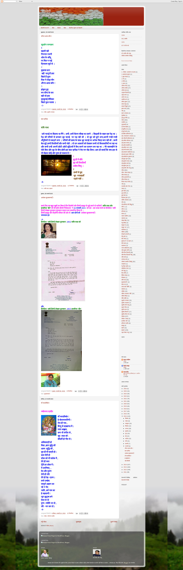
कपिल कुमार (124, 101)
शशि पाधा (46, 188)
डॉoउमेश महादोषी (126, 145)
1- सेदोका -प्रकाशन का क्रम (128, 72)
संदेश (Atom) (50, 525)
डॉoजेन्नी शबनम (125, 149)
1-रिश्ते (123, 81)
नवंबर (126, 421)
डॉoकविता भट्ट (125, 147)
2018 (125, 409)
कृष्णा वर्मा (124, 108)
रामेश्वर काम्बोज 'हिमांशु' (127, 55)
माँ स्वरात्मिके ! (45, 403)
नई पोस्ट (44, 522)
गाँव (122, 111)
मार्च (126, 441)
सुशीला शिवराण (125, 311)
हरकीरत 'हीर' (125, 321)
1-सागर (123, 83)
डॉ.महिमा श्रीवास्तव (126, 133)
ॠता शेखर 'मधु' (125, 332)
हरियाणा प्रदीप (125, 323)
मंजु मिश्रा (124, 222)
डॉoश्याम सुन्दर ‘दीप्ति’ (127, 154)
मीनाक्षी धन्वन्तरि (125, 234)
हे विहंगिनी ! (127, 458)
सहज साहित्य (127, 359)
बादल (123, 213)
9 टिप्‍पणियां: (71, 109)
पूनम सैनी (124, 193)
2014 (125, 464)
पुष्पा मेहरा (124, 190)
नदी (122, 184)
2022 (125, 398)
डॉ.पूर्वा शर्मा (124, 131)
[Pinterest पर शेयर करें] (87, 109)
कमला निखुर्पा (125, 106)
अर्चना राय (124, 97)
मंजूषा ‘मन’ (124, 227)
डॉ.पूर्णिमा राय (125, 129)
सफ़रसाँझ (126, 372)
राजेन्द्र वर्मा (124, 259)
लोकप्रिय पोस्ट (125, 268)
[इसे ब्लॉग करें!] (82, 109)
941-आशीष (124, 38)
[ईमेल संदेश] (76, 109)
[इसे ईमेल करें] (80, 109)
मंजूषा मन (124, 225)
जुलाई (126, 431)
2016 (125, 413)
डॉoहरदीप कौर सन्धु (126, 168)
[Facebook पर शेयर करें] (85, 109)
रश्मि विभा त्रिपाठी (126, 252)
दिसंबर (127, 418)
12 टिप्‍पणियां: (71, 186)
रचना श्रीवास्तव (125, 248)
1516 (125, 361)
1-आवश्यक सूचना (126, 74)
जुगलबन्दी (124, 124)
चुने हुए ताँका (124, 117)
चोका (65, 28)
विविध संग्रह (124, 275)
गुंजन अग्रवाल (125, 113)
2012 (125, 469)
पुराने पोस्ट (114, 522)
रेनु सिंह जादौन (125, 266)
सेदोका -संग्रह (125, 318)
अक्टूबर (127, 423)
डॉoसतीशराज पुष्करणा (127, 156)
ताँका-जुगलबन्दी (125, 177)
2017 (125, 411)
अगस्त (127, 428)
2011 (125, 472)
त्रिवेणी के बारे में (45, 28)
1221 (123, 42)
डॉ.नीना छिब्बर (125, 126)
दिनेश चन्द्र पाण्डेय (126, 181)
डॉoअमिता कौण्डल (126, 140)
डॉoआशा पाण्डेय (125, 143)
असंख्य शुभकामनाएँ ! (47, 198)
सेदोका (59, 28)
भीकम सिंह (124, 220)
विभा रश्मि (124, 273)
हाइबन (50, 188)
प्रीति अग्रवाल (125, 200)
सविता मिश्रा (124, 296)
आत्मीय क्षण (124, 99)
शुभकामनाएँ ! (47, 394)
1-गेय (123, 79)
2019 (125, 406)
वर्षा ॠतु (124, 270)
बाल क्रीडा (44, 119)
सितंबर (127, 426)
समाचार (123, 289)
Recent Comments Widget (127, 60)
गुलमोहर (123, 115)
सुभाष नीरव (124, 307)
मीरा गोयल (124, 238)
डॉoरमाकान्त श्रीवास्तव (127, 152)
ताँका (53, 28)
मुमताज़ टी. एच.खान (126, 241)
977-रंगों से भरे (125, 45)
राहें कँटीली (127, 461)
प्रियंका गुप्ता (124, 197)
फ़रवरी (127, 443)
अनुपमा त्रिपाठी (125, 92)
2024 (125, 393)
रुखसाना (124, 264)
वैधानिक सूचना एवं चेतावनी (75, 28)
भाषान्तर (123, 218)
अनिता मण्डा (124, 85)
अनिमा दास (124, 90)
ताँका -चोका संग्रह (126, 172)
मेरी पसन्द (124, 243)
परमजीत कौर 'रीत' (126, 186)
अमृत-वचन (124, 95)
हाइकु (123, 325)
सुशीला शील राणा (125, 314)
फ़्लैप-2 (123, 209)
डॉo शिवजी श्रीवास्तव (127, 138)
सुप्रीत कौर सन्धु (125, 305)
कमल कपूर (124, 104)
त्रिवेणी (46, 11)
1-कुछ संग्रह (125, 76)
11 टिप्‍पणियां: (70, 513)
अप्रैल (127, 438)
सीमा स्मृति (124, 298)
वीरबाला (123, 277)
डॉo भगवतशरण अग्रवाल (127, 136)
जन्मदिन (123, 122)
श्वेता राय (124, 284)
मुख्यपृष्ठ (78, 522)
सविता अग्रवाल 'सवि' (127, 293)
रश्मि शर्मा (124, 257)
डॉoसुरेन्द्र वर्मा (125, 163)
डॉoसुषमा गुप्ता (125, 165)
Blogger (126, 563)
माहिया (123, 232)
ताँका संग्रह (124, 174)
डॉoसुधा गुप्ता (125, 158)
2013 (125, 467)
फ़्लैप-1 (123, 206)
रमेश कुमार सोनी (125, 250)
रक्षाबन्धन (124, 245)
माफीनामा (124, 229)
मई (126, 436)
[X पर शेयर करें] (83, 109)
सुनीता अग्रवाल (125, 302)
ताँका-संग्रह (124, 179)
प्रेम (122, 202)
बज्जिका (123, 211)
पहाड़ (123, 188)
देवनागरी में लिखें (125, 480)
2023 (125, 396)
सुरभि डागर (124, 309)
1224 (123, 35)
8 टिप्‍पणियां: (70, 391)
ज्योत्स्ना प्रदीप (51, 516)
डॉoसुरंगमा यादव (125, 161)
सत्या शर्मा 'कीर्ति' (125, 286)
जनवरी (127, 446)
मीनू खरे (123, 236)
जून (126, 433)
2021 (125, 401)
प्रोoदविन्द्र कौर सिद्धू (127, 204)
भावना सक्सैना (125, 216)
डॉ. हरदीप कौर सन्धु (126, 53)
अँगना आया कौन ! (46, 36)
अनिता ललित (125, 88)
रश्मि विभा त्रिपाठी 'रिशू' (127, 254)
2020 (125, 403)
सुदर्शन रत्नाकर (50, 112)
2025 (125, 391)
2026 (125, 388)
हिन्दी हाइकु (126, 365)
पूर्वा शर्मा (123, 195)
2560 (125, 367)
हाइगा (123, 328)
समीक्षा (123, 291)
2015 (125, 416)
